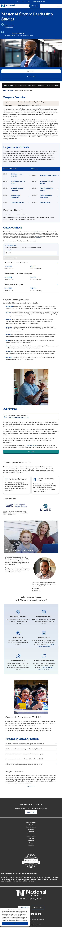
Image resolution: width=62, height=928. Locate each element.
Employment (31, 838)
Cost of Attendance (31, 836)
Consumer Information (31, 926)
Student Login (31, 833)
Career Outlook (32, 85)
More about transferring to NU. (18, 418)
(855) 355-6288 (32, 445)
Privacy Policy (31, 921)
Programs (10, 90)
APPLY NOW (31, 451)
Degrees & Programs (31, 827)
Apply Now (34, 6)
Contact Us (31, 840)
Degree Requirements (20, 85)
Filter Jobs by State (11, 245)
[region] (15, 917)
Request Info (31, 76)
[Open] (59, 6)
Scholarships (31, 831)
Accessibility (31, 845)
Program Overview (8, 85)
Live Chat (28, 1)
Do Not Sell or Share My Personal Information (31, 924)
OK (15, 923)
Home (4, 90)
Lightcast (36, 231)
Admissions (41, 85)
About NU (31, 824)
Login (23, 1)
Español (18, 1)
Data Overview (39, 237)
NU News (31, 842)
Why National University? (52, 85)
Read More (30, 786)
